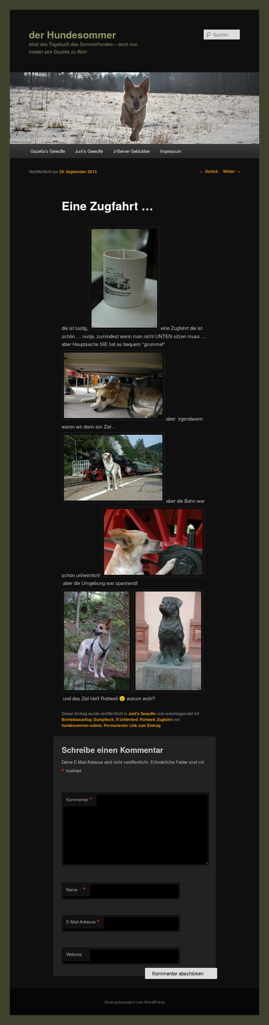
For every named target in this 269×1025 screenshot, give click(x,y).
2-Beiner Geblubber (132, 151)
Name (76, 889)
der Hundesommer (72, 34)
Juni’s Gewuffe (89, 151)
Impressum (170, 151)
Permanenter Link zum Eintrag (132, 725)
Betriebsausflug (77, 719)
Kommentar (79, 799)
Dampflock (103, 719)
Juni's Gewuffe (142, 713)
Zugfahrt (165, 719)
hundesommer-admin (82, 725)
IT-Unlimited (127, 719)
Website (74, 954)
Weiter (231, 171)
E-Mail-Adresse (83, 922)
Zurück (209, 171)
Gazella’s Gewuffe (48, 151)
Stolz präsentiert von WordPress (134, 1002)
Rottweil (147, 719)
